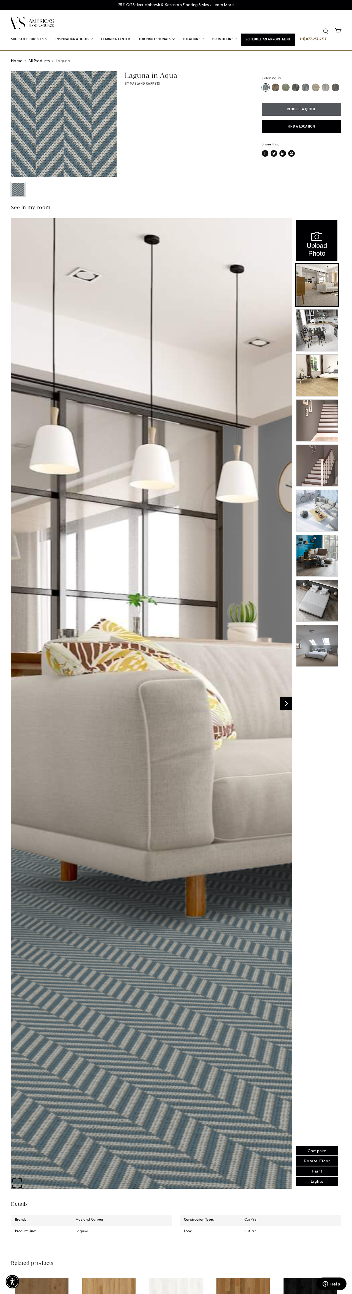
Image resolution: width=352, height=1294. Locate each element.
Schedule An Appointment (268, 39)
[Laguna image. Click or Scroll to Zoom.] (64, 124)
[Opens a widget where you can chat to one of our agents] (331, 1284)
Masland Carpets (145, 84)
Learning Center (115, 39)
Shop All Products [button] (27, 39)
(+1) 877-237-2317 (313, 39)
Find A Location (301, 127)
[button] (12, 1282)
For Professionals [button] (155, 39)
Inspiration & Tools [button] (73, 39)
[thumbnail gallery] (18, 189)
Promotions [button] (223, 39)
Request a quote (301, 109)
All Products (39, 61)
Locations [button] (192, 39)
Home (16, 61)
